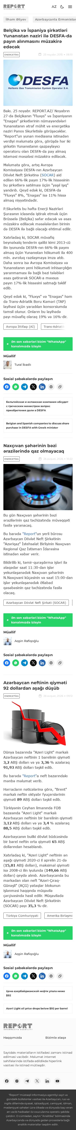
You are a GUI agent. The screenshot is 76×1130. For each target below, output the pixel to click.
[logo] (14, 6)
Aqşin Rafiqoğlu (27, 641)
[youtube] (57, 1081)
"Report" (29, 534)
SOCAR (48, 175)
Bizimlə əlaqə (55, 1038)
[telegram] (24, 386)
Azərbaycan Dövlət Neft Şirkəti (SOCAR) (36, 602)
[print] (51, 386)
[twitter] (33, 386)
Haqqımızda (12, 1038)
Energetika (11, 54)
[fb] (6, 386)
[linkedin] (42, 386)
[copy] (60, 386)
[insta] (17, 1081)
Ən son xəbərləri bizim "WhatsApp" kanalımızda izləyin (38, 344)
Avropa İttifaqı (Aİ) (20, 326)
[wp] (15, 386)
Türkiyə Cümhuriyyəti (22, 915)
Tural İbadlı (23, 365)
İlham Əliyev (16, 19)
